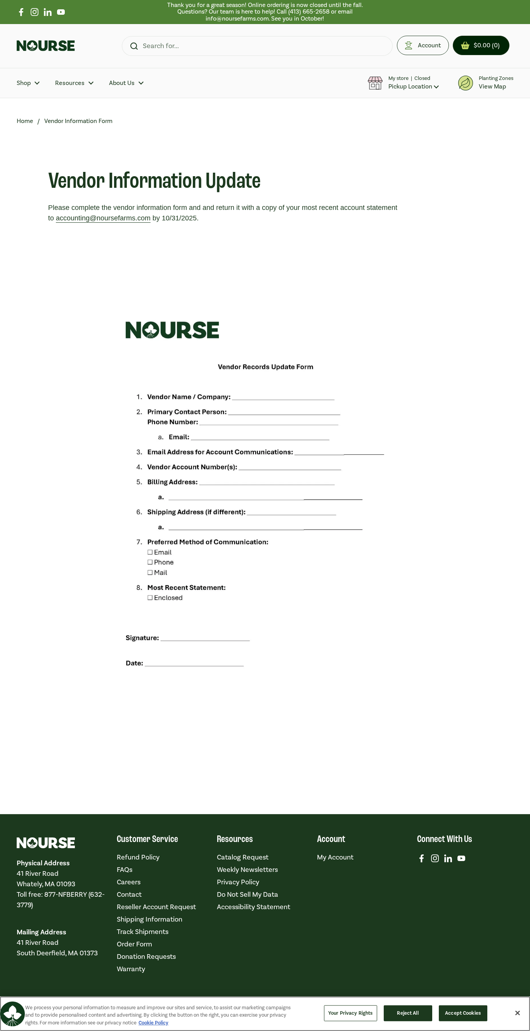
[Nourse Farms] (46, 45)
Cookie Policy (153, 1023)
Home (25, 121)
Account (429, 45)
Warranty (131, 969)
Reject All (407, 1013)
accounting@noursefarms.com (103, 218)
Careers (128, 882)
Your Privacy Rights (350, 1013)
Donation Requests (146, 956)
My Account (335, 857)
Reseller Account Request (156, 907)
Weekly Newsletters (247, 869)
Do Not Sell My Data (247, 894)
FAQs (124, 869)
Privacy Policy (238, 882)
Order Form (134, 944)
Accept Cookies (463, 1013)
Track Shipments (142, 931)
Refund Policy (138, 857)
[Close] (517, 1012)
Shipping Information (149, 919)
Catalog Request (242, 857)
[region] (265, 12)
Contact (129, 894)
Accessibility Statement (253, 907)
